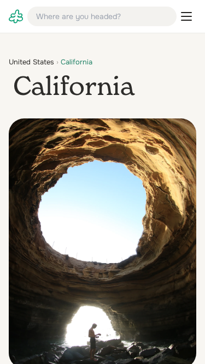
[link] (16, 16)
